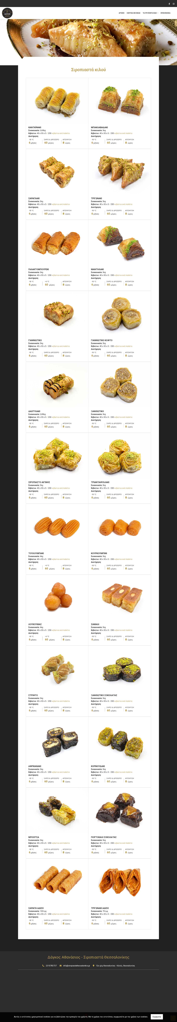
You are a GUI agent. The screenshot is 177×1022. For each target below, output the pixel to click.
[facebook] (169, 3)
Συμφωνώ (157, 1017)
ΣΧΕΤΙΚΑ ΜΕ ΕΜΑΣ (133, 13)
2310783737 (51, 966)
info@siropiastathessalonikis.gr (76, 966)
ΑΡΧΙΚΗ (121, 13)
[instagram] (173, 3)
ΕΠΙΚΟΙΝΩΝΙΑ (165, 13)
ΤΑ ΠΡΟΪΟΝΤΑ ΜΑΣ (150, 13)
